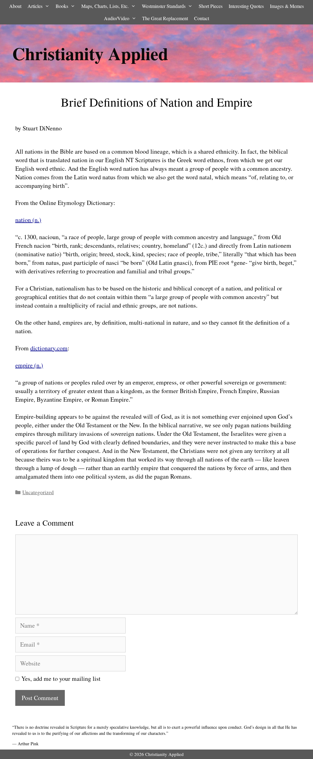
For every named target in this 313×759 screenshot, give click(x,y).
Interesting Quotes (246, 6)
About (15, 6)
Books (62, 6)
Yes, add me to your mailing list (60, 678)
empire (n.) (29, 365)
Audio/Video (116, 18)
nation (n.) (28, 220)
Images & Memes (287, 6)
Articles (35, 6)
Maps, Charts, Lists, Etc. (105, 6)
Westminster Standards (164, 6)
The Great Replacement (165, 18)
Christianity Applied (90, 53)
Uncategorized (38, 492)
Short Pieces (211, 6)
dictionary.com (49, 348)
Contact (201, 18)
